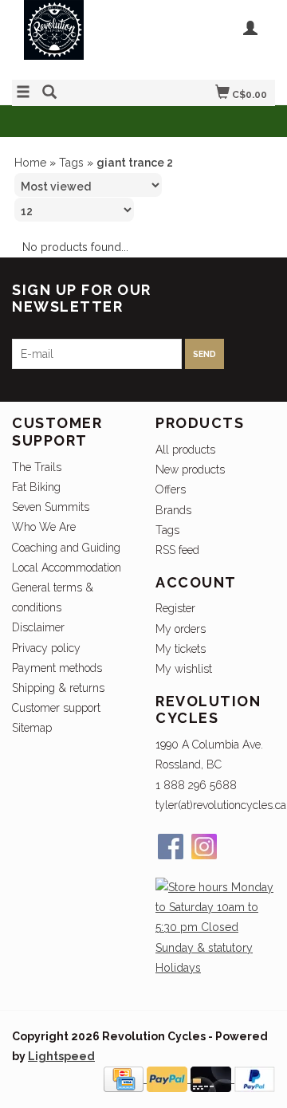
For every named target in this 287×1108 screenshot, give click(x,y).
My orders (180, 629)
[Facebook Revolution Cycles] (170, 846)
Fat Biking (36, 487)
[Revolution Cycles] (78, 38)
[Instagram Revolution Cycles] (204, 846)
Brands (173, 510)
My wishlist (183, 668)
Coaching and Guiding (66, 547)
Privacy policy (46, 648)
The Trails (36, 467)
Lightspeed (61, 1056)
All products (185, 449)
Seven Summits (50, 507)
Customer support (56, 707)
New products (190, 469)
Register (175, 608)
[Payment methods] (125, 1078)
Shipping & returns (58, 688)
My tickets (180, 648)
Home (30, 162)
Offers (170, 489)
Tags (71, 162)
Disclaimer (38, 627)
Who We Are (44, 527)
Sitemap (32, 727)
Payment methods (57, 668)
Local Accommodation (66, 567)
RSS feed (177, 550)
